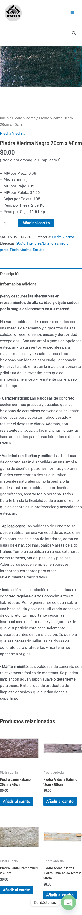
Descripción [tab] (10, 273)
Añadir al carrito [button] (16, 801)
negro (64, 243)
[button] (74, 33)
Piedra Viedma (24, 118)
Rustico (39, 250)
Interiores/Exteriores (42, 243)
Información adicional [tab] (18, 284)
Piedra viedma (20, 250)
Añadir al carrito (36, 223)
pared (4, 250)
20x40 (20, 243)
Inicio (4, 118)
